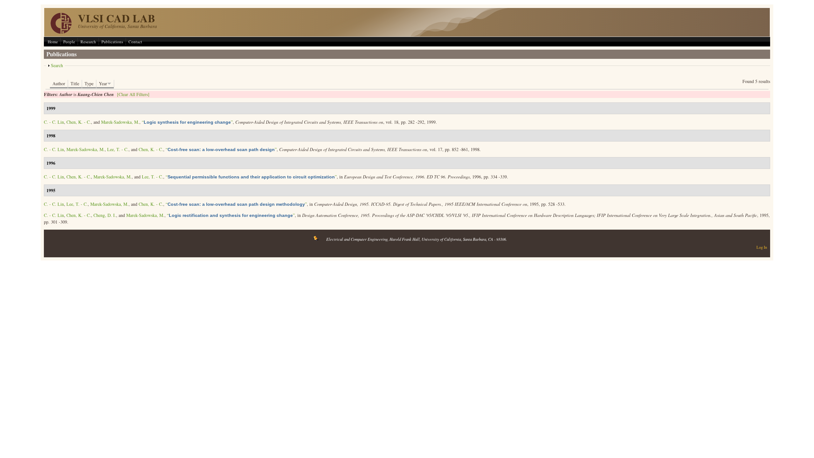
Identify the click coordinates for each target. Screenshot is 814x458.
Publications (112, 42)
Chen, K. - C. (78, 122)
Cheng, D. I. (104, 215)
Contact (135, 42)
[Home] (61, 32)
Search (57, 65)
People (69, 42)
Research (88, 42)
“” (187, 122)
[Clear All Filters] (133, 94)
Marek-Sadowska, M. (120, 122)
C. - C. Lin (54, 122)
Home (53, 42)
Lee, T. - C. (117, 149)
